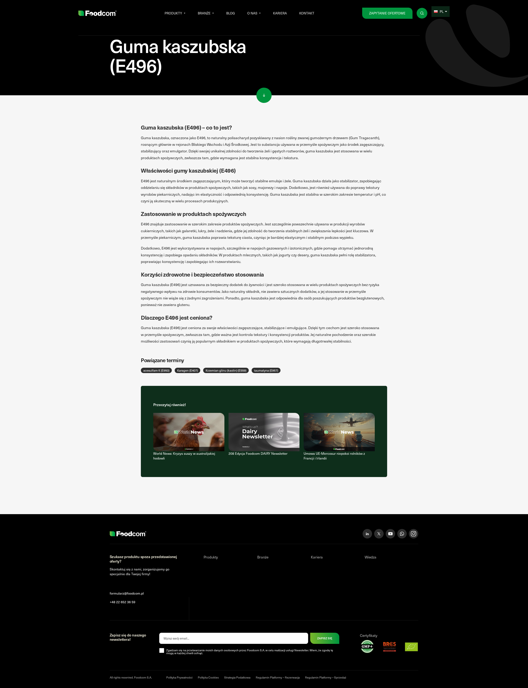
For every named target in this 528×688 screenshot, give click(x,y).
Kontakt (306, 13)
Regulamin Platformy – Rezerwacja (278, 677)
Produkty (173, 13)
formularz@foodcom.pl (127, 593)
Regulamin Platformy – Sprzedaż (325, 677)
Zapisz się (324, 638)
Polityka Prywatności (179, 677)
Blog (230, 13)
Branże (204, 13)
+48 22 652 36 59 (122, 602)
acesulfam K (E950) (156, 370)
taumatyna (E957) (266, 370)
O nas (252, 13)
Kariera (280, 13)
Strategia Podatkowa (237, 677)
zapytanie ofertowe (387, 13)
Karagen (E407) (187, 370)
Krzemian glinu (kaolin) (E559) (226, 370)
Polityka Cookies (208, 677)
